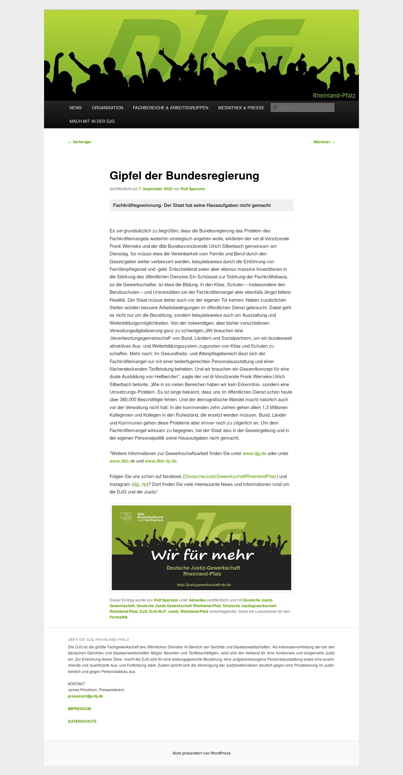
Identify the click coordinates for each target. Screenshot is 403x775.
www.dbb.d (121, 460)
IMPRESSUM (79, 708)
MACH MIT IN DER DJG (92, 121)
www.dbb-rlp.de (161, 460)
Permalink (119, 617)
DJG (143, 611)
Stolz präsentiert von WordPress (202, 753)
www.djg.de (254, 453)
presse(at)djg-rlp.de (85, 696)
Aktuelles (197, 600)
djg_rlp (140, 484)
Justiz (173, 611)
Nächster (324, 142)
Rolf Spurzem (193, 188)
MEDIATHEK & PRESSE (241, 108)
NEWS (76, 108)
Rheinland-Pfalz (194, 611)
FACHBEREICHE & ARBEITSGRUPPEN (170, 108)
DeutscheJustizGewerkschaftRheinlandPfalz (230, 476)
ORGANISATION (107, 108)
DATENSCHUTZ (82, 721)
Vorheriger (80, 142)
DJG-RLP (157, 611)
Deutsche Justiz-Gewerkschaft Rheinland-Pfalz (179, 605)
